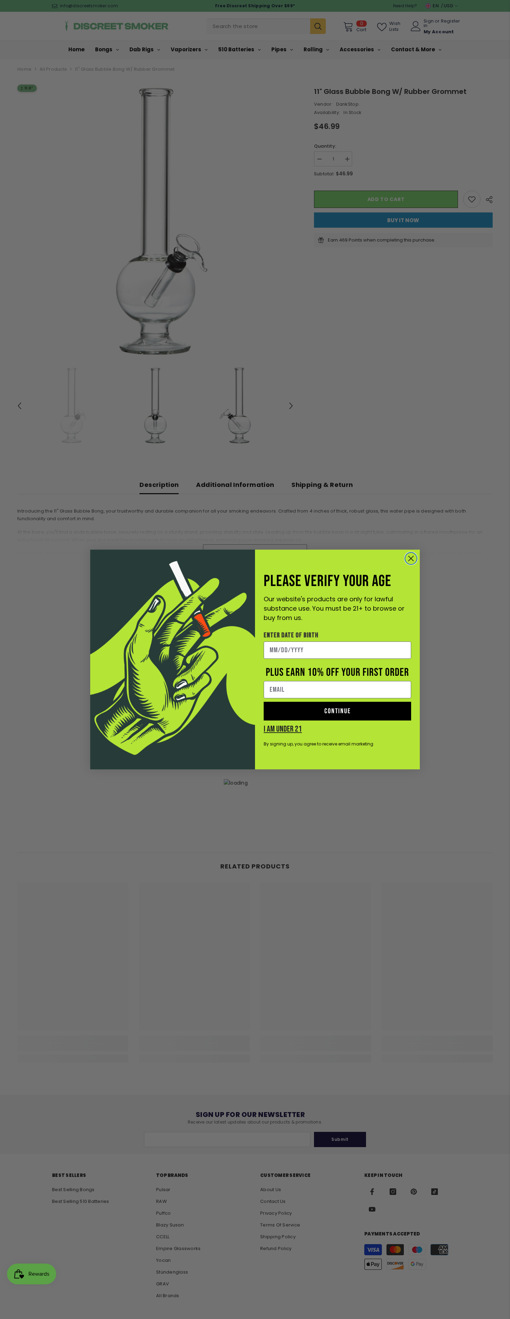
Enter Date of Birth (291, 635)
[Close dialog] (411, 558)
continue (337, 711)
